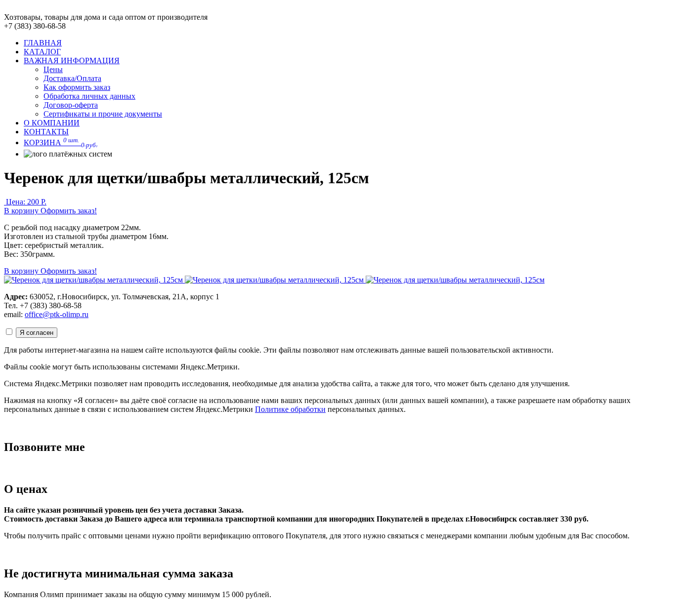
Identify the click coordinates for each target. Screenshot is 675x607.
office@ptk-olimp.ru (56, 314)
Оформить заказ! (69, 210)
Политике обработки (290, 409)
